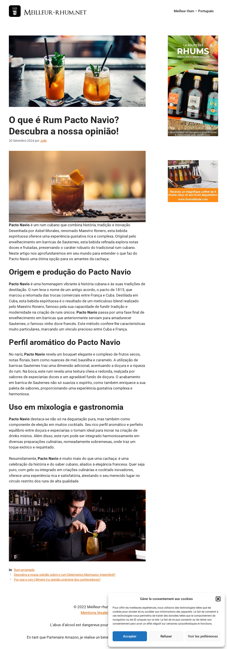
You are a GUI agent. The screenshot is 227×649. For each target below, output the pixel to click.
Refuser (166, 636)
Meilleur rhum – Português (194, 11)
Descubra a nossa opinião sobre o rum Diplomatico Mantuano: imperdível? (64, 575)
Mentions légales (95, 612)
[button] (218, 599)
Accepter (129, 636)
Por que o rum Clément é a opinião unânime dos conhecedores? (57, 580)
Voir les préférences (203, 636)
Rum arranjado (24, 570)
